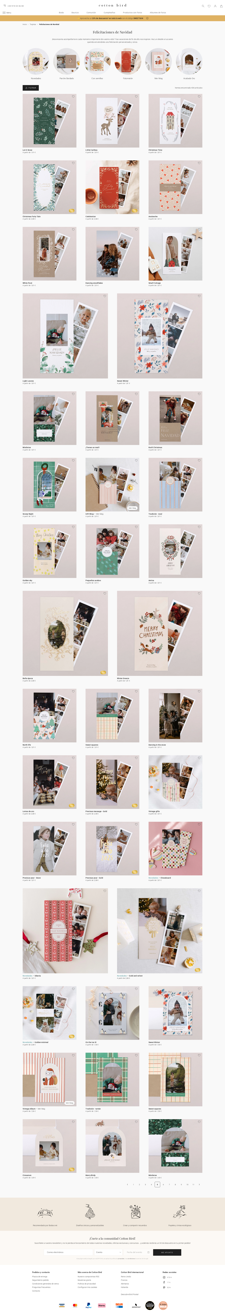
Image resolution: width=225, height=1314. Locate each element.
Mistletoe (27, 447)
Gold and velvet (136, 976)
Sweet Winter (123, 381)
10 (187, 1185)
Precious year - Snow (32, 878)
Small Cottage (155, 283)
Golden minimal (41, 1042)
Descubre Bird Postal (130, 1294)
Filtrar (32, 88)
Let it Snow (27, 150)
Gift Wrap (90, 514)
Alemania (125, 1284)
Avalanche (153, 216)
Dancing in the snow (157, 745)
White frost (27, 283)
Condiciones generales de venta (45, 1284)
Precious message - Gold (96, 811)
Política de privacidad (87, 1284)
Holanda (124, 1287)
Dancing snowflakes (94, 283)
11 (193, 1185)
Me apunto (167, 1252)
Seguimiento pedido (40, 1280)
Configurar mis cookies (87, 1287)
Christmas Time (155, 150)
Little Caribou (91, 150)
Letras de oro (28, 811)
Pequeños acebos (93, 580)
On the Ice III (91, 1042)
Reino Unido (126, 1277)
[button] (147, 18)
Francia (124, 1280)
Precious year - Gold (94, 878)
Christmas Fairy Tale (31, 216)
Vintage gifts (154, 811)
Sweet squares (92, 745)
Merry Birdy (90, 1175)
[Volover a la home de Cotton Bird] (112, 8)
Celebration (91, 216)
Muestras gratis (84, 1280)
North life (27, 745)
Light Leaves (28, 381)
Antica (151, 580)
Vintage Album (29, 1109)
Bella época (28, 678)
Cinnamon (27, 1175)
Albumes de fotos (158, 13)
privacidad (121, 1258)
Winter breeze (123, 678)
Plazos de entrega (39, 1277)
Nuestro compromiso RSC (88, 1277)
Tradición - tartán (93, 1109)
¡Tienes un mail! (92, 447)
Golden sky (27, 580)
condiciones (131, 1258)
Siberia (38, 976)
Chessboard (166, 878)
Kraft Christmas (155, 447)
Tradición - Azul (155, 514)
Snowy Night (28, 514)
